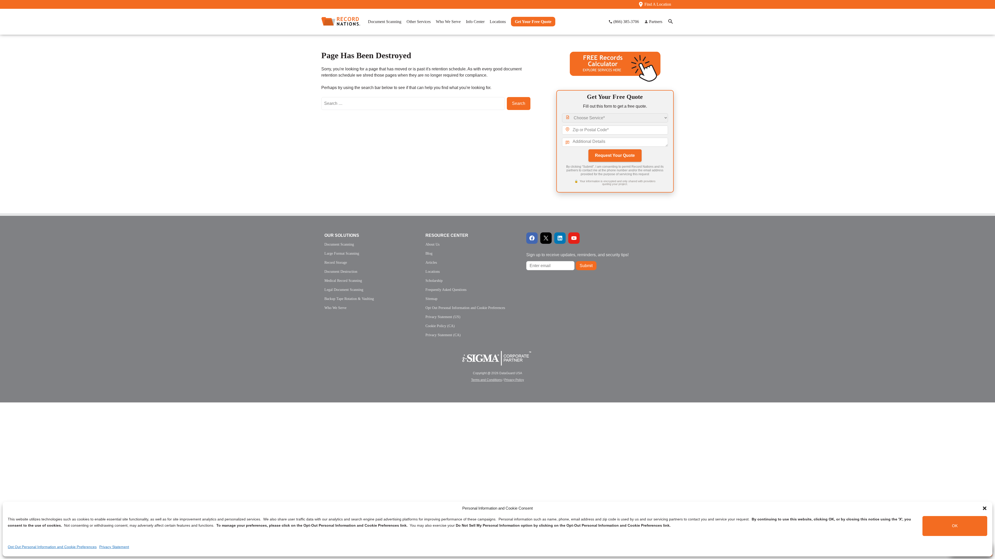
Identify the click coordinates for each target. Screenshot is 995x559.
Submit (586, 265)
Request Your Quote (615, 155)
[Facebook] (532, 238)
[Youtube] (574, 238)
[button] (984, 508)
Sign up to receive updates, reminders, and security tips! (577, 255)
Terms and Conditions (486, 380)
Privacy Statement (114, 547)
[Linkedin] (560, 238)
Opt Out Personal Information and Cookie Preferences (52, 547)
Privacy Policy (514, 380)
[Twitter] (546, 238)
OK (955, 526)
